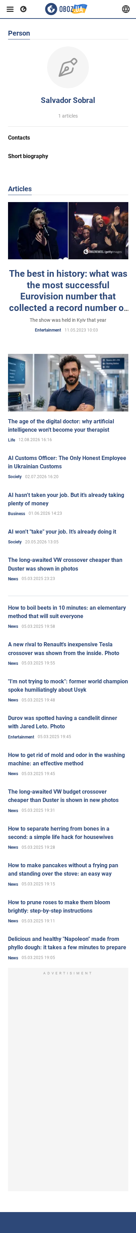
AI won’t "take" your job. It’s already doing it (62, 531)
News (13, 579)
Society (15, 476)
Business (16, 513)
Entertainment (48, 330)
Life (11, 440)
